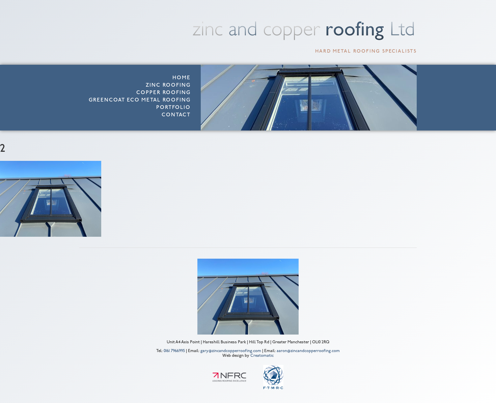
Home (181, 78)
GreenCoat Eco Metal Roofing (140, 100)
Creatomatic (262, 356)
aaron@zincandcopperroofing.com (308, 351)
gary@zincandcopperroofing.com (230, 351)
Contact (176, 115)
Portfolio (173, 107)
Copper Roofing (163, 92)
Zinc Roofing (168, 85)
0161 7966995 (174, 351)
